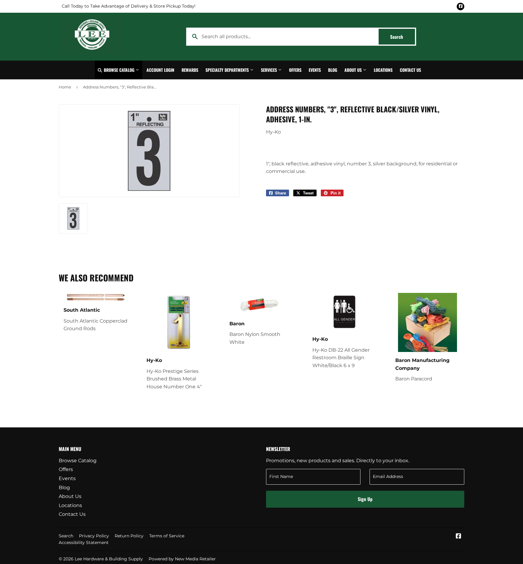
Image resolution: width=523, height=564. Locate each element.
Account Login (160, 70)
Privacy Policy (94, 535)
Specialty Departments (228, 70)
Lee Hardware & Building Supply (109, 558)
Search (402, 36)
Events (315, 70)
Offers (295, 70)
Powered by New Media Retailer (182, 558)
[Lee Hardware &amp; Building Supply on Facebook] (458, 536)
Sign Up (365, 499)
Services (269, 70)
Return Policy (129, 535)
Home (65, 87)
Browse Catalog (119, 70)
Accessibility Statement (84, 542)
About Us (353, 70)
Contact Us (410, 70)
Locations (383, 70)
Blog (332, 70)
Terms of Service (166, 535)
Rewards (190, 70)
